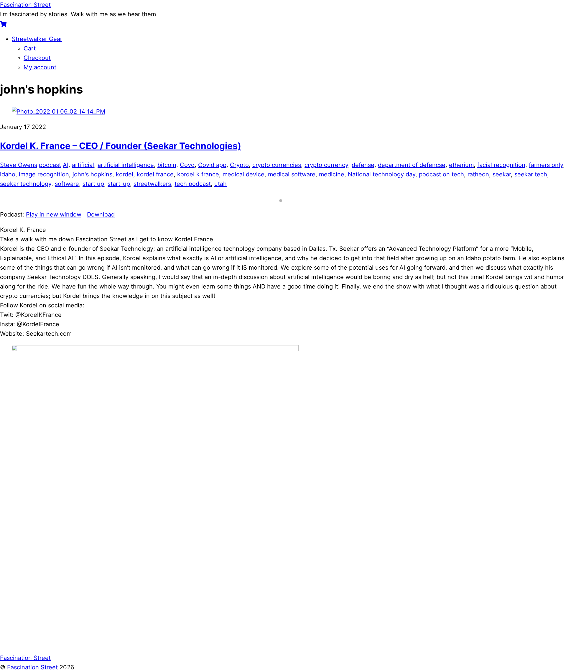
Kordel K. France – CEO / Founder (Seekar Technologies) (120, 145)
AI (65, 164)
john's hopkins (92, 174)
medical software (291, 174)
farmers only (546, 164)
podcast (50, 164)
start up (93, 183)
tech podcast (193, 183)
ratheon (478, 174)
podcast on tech (441, 174)
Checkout (37, 57)
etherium (461, 164)
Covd (187, 164)
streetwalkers (152, 183)
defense (363, 164)
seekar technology (25, 183)
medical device (243, 174)
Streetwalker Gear (37, 38)
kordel (124, 174)
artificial (83, 164)
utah (220, 183)
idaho (7, 174)
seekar (502, 174)
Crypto (239, 164)
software (67, 183)
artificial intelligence (126, 164)
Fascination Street (32, 667)
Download (101, 214)
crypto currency (326, 164)
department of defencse (411, 164)
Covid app (212, 164)
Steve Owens (18, 164)
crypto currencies (276, 164)
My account (40, 67)
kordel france (155, 174)
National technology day (381, 174)
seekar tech (530, 174)
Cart (30, 48)
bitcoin (166, 164)
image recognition (44, 174)
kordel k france (198, 174)
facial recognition (501, 164)
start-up (119, 183)
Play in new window (53, 214)
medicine (331, 174)
